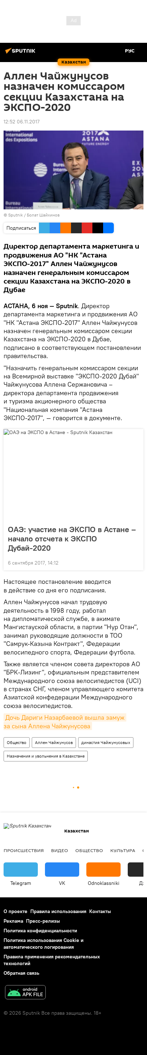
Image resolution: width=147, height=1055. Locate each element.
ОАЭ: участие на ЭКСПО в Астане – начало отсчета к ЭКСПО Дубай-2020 (72, 538)
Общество (16, 742)
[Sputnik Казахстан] (21, 53)
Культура (122, 850)
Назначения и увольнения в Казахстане (46, 756)
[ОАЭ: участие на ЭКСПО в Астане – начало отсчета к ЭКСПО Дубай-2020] (73, 474)
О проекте (15, 911)
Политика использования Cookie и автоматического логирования (43, 943)
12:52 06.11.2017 (22, 121)
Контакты (100, 911)
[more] (135, 562)
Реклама (13, 921)
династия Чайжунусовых (105, 742)
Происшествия (24, 850)
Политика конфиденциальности (40, 930)
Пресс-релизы (43, 921)
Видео (59, 850)
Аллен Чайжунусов (54, 742)
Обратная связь (21, 973)
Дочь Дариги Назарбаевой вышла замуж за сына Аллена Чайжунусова (65, 721)
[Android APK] (25, 993)
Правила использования (58, 911)
